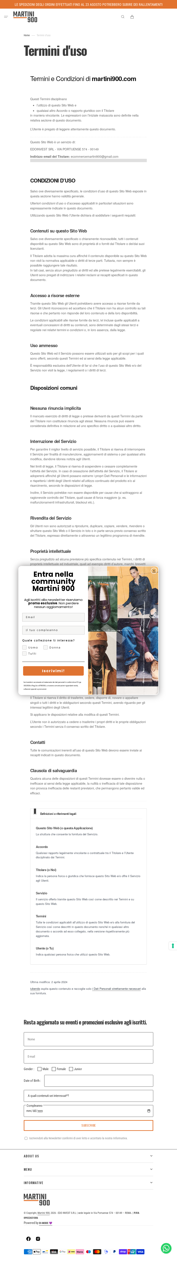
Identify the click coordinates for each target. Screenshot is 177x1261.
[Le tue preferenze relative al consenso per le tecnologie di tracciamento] (173, 946)
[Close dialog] (153, 570)
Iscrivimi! (53, 670)
